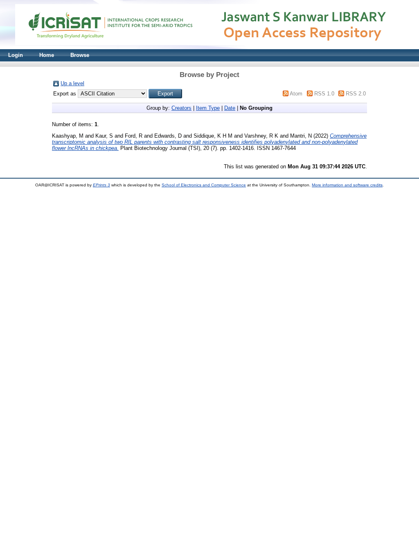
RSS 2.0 (356, 94)
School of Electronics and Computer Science (204, 185)
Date (229, 108)
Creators (181, 108)
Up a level (72, 83)
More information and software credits (347, 185)
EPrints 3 (101, 185)
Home (46, 55)
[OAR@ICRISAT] (209, 47)
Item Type (208, 108)
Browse (79, 55)
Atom (296, 94)
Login (15, 55)
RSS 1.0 (324, 94)
